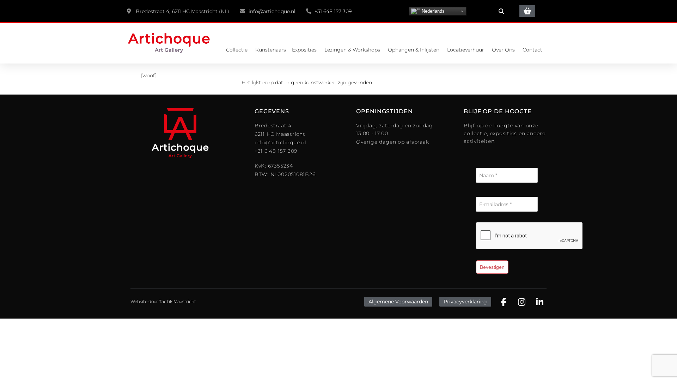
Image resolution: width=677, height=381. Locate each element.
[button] (501, 11)
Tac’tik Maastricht (177, 301)
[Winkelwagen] (527, 11)
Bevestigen (492, 267)
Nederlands (432, 10)
